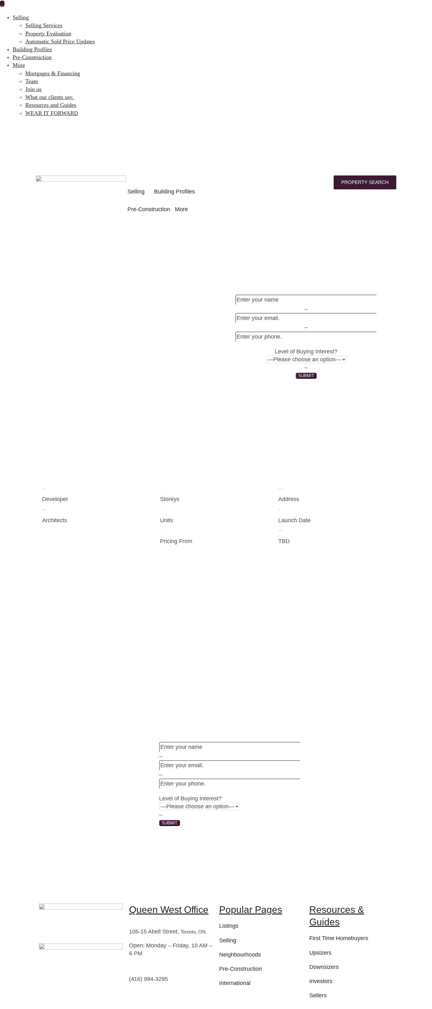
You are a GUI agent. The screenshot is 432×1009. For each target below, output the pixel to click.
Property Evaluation (48, 33)
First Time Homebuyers (338, 938)
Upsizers (320, 953)
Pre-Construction (32, 57)
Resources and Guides (50, 105)
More (19, 65)
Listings (228, 926)
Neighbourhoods (240, 954)
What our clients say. (49, 97)
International (234, 983)
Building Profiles (32, 49)
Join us (33, 89)
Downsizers (324, 967)
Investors (320, 981)
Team (31, 81)
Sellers (318, 995)
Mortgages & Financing (52, 73)
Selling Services (43, 25)
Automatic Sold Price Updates (60, 41)
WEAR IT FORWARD (51, 113)
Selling (21, 17)
